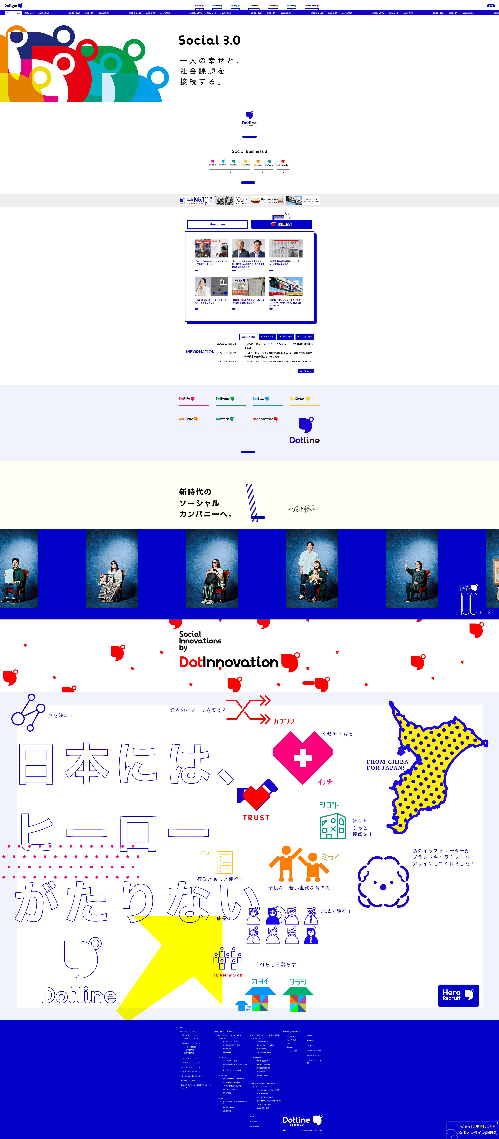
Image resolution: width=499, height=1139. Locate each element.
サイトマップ (311, 1045)
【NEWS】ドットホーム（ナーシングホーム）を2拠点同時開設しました (278, 345)
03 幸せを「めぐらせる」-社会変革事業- (262, 1084)
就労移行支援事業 (262, 1061)
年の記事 (248, 336)
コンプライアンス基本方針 (314, 1062)
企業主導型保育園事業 (264, 1052)
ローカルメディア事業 (264, 1104)
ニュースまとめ (292, 1040)
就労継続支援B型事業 (263, 1068)
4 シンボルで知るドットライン (190, 1063)
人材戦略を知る (189, 1050)
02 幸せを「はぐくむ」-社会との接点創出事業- (265, 1035)
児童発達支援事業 (262, 1041)
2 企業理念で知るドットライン (190, 1044)
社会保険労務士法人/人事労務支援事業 (269, 1101)
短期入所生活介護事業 (230, 1089)
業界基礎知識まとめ (256, 1126)
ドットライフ (223, 1038)
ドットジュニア (258, 1038)
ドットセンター (224, 1098)
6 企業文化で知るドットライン (190, 1071)
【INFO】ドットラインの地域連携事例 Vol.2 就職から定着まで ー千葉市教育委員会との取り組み (279, 354)
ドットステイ (223, 1075)
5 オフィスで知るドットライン (190, 1067)
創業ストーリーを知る (191, 1038)
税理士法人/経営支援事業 (265, 1097)
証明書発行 (310, 1040)
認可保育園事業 (262, 1049)
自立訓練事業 (261, 1071)
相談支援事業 (227, 1111)
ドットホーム (223, 1057)
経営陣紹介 (290, 1036)
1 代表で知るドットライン (188, 1035)
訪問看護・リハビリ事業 (230, 1041)
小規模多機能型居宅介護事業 (232, 1086)
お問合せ (310, 1035)
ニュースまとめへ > (306, 371)
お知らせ (232, 343)
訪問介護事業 (227, 1049)
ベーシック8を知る (190, 1047)
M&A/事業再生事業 (263, 1108)
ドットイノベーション (260, 1087)
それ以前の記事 (305, 336)
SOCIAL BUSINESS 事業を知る (224, 1032)
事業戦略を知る (189, 1053)
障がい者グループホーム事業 (232, 1070)
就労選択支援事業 (262, 1075)
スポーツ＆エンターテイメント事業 (268, 1090)
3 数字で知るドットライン (188, 1058)
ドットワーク (257, 1057)
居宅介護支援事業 (228, 1107)
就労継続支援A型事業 (263, 1064)
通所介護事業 (227, 1093)
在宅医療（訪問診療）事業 (231, 1045)
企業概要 (290, 1047)
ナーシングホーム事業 (230, 1061)
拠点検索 (252, 1116)
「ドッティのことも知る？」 (189, 1080)
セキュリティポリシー (314, 1056)
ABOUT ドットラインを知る (188, 1032)
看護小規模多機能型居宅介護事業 (233, 1078)
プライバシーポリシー (314, 1050)
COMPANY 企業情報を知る (291, 1032)
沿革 (288, 1043)
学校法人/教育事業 (262, 1094)
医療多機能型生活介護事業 (231, 1082)
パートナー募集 (292, 1051)
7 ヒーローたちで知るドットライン (191, 1076)
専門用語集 (253, 1121)
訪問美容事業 (227, 1052)
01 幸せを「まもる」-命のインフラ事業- (228, 1035)
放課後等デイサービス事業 (265, 1045)
